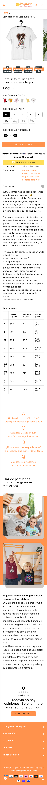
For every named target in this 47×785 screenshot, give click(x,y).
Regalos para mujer (31, 180)
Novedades (34, 176)
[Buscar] (36, 5)
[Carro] (41, 5)
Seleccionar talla (13, 109)
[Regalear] (23, 4)
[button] (4, 4)
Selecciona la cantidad (16, 130)
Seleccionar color (14, 95)
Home (5, 13)
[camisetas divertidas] (21, 40)
